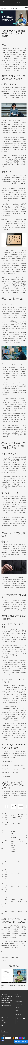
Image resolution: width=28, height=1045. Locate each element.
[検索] (5, 8)
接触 (2, 1020)
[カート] (26, 8)
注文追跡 (3, 1023)
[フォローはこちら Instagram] (20, 1018)
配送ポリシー (19, 1004)
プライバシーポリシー (21, 997)
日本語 (3, 1031)
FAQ (2, 1025)
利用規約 (18, 1007)
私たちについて (5, 1017)
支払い (17, 1010)
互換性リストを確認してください (13, 849)
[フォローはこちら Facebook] (17, 1018)
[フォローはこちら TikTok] (17, 1022)
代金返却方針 (19, 1001)
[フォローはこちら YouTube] (24, 1018)
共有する (3, 960)
